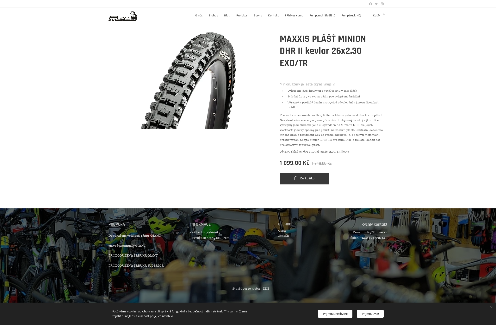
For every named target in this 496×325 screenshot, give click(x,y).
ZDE (266, 288)
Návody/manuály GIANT (127, 245)
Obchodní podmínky (205, 232)
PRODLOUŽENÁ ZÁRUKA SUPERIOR (136, 265)
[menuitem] (200, 15)
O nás (282, 230)
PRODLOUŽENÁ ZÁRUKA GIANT (133, 255)
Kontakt (283, 235)
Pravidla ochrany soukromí (210, 238)
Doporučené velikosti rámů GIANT (134, 235)
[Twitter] (376, 4)
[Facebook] (370, 4)
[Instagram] (382, 4)
